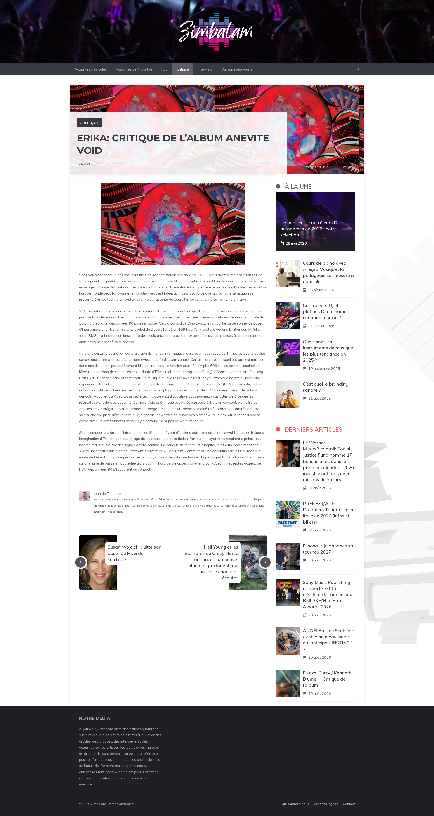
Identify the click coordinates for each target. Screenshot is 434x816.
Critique (183, 69)
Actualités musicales (91, 69)
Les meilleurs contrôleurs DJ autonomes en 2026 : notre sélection (309, 229)
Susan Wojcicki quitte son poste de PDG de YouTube (134, 553)
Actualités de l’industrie (134, 69)
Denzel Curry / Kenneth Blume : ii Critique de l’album (327, 679)
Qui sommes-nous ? (237, 69)
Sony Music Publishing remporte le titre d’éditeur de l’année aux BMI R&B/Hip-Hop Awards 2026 (327, 594)
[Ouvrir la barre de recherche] (357, 69)
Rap (164, 69)
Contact (349, 804)
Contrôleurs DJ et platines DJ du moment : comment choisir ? (328, 311)
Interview (205, 69)
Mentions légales (326, 804)
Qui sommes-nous (295, 804)
